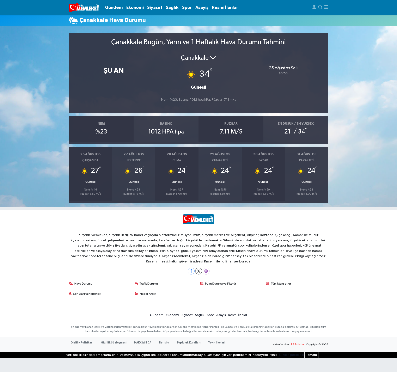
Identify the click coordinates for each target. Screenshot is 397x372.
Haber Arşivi (148, 293)
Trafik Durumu (148, 283)
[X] (198, 271)
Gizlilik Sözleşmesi (114, 342)
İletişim (164, 342)
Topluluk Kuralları (189, 342)
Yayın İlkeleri (216, 342)
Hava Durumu (83, 283)
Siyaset (154, 7)
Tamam (311, 355)
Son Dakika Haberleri (87, 293)
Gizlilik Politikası (82, 342)
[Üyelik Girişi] (314, 7)
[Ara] (320, 7)
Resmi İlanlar (225, 7)
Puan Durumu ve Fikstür (220, 283)
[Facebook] (191, 271)
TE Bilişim (297, 344)
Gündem (114, 7)
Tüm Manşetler (281, 283)
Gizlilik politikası (291, 355)
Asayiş (201, 7)
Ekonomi (135, 7)
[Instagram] (206, 271)
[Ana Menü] (326, 7)
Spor (187, 7)
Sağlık (172, 7)
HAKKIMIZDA (142, 342)
